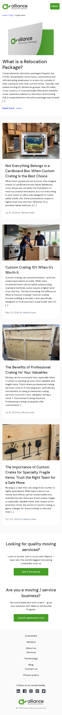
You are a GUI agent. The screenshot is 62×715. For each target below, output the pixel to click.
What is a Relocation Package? (24, 64)
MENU (55, 6)
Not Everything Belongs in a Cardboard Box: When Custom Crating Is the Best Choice (30, 170)
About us (31, 648)
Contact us (31, 668)
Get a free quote (31, 571)
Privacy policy (31, 675)
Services (31, 652)
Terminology (31, 658)
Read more (8, 108)
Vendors (31, 641)
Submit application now (31, 617)
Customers (31, 635)
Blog (31, 664)
